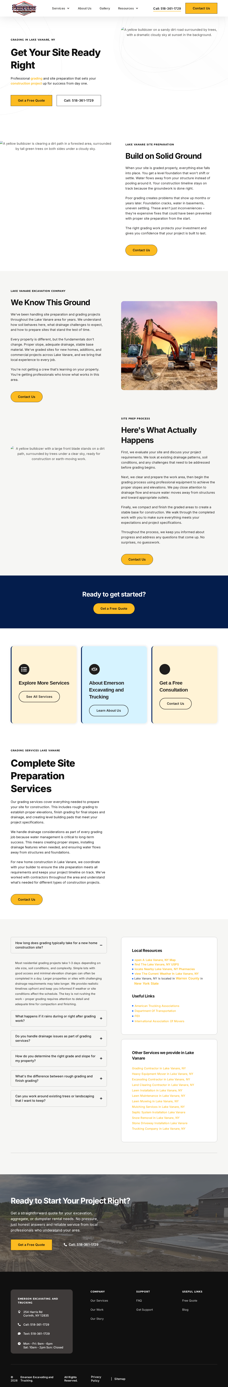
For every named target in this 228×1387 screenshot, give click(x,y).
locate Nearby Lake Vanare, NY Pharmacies (165, 969)
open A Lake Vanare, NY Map (155, 960)
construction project (26, 83)
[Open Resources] (137, 8)
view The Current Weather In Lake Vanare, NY (167, 973)
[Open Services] (68, 8)
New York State (146, 983)
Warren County (188, 978)
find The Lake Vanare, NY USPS (157, 964)
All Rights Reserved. (71, 1378)
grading (36, 78)
